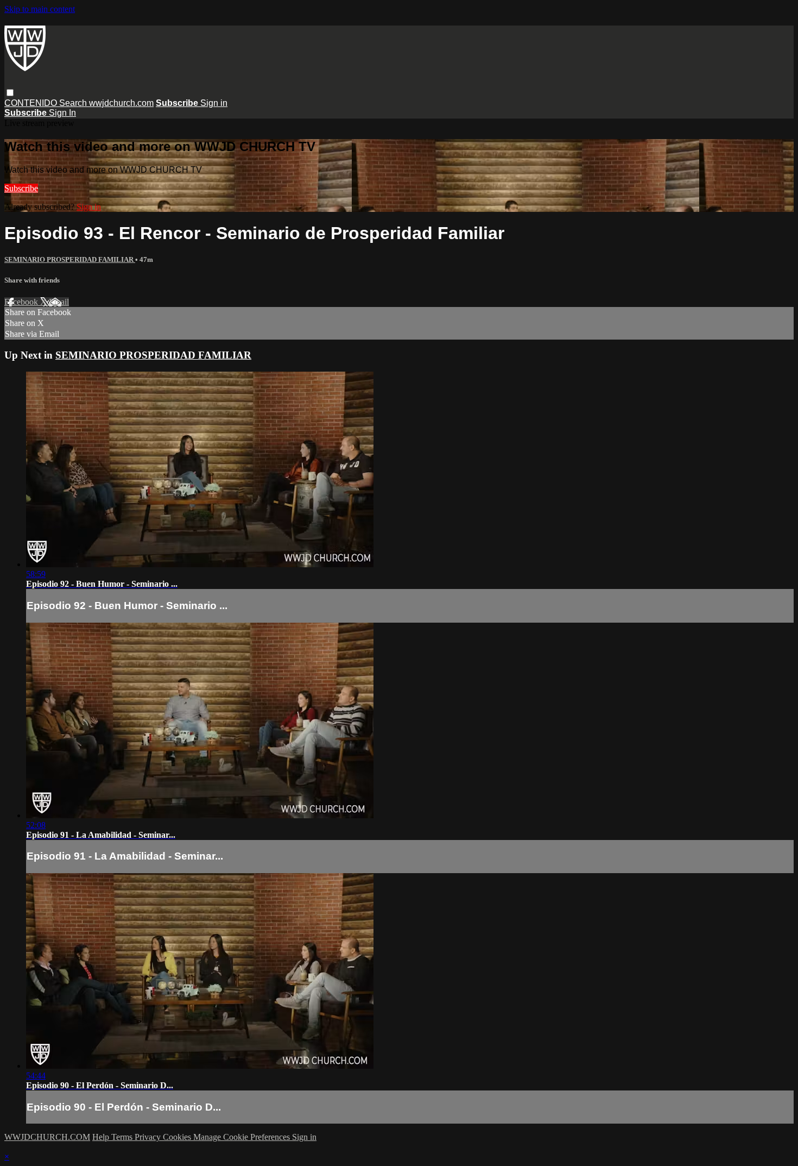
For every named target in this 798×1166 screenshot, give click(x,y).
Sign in (213, 103)
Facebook (22, 301)
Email (59, 301)
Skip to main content (39, 9)
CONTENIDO (31, 103)
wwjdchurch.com (121, 103)
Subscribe (21, 188)
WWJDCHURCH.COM (47, 1137)
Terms (123, 1137)
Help (101, 1137)
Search (74, 103)
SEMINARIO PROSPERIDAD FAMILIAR (69, 259)
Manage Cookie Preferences (242, 1137)
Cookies (178, 1137)
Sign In (62, 112)
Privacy (149, 1137)
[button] (10, 92)
